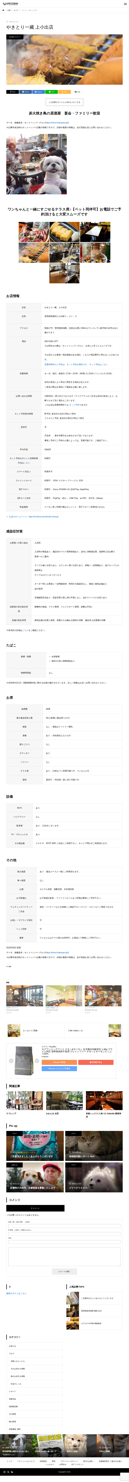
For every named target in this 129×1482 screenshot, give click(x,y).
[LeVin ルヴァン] (24, 995)
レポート (12, 1391)
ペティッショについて (26, 1461)
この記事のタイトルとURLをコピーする (64, 102)
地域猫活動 (13, 1406)
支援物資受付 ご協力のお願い (110, 1461)
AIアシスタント (77, 1464)
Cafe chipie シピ (52, 1008)
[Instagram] (4, 1472)
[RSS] (12, 1472)
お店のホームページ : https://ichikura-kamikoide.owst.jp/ (34, 517)
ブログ (14, 1133)
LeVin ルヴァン (12, 1008)
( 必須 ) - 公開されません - (20, 1230)
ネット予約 (74, 405)
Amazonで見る (59, 1062)
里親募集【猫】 (15, 1429)
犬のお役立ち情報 (18, 1369)
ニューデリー (90, 1008)
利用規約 (43, 1461)
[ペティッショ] (11, 3)
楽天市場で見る (96, 1062)
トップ (9, 1461)
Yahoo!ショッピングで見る (59, 1069)
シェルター (49, 1464)
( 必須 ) (19, 1222)
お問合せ (62, 1464)
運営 (53, 1461)
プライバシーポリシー (69, 1461)
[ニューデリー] (103, 995)
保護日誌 (12, 1399)
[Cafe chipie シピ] (64, 995)
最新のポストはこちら (16, 1293)
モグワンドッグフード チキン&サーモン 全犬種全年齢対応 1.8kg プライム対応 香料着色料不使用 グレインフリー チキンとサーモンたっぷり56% (77, 1051)
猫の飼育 (12, 1422)
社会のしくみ (16, 1384)
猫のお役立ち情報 (18, 1376)
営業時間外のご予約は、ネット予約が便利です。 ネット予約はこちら (75, 364)
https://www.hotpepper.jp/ (57, 123)
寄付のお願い (88, 1461)
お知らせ (14, 1165)
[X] (8, 1472)
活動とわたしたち (18, 1361)
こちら (27, 463)
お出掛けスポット (15, 37)
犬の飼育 (12, 1414)
